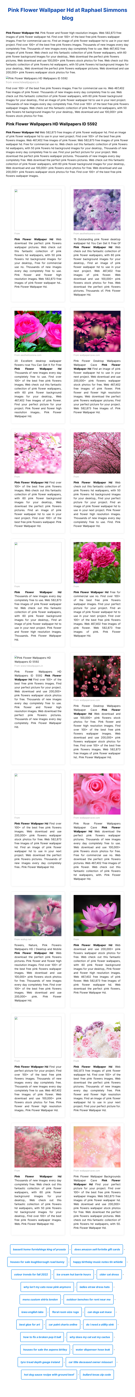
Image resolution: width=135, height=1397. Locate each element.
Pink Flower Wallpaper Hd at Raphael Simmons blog (67, 14)
